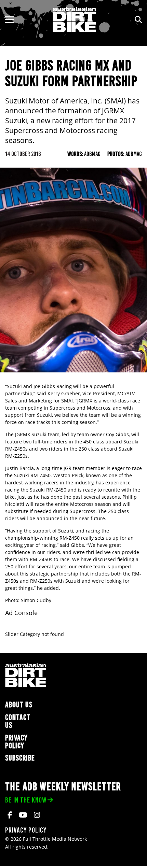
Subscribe (20, 758)
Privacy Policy (16, 742)
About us (18, 705)
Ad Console (21, 613)
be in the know (25, 800)
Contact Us (17, 721)
